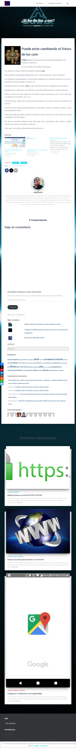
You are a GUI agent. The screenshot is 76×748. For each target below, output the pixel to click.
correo (65, 359)
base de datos (30, 359)
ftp (27, 363)
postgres (48, 367)
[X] (2, 367)
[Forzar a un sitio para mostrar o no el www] (38, 531)
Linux (14, 556)
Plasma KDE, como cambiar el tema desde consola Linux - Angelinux (29, 380)
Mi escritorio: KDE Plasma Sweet (34, 337)
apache (16, 359)
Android (9, 690)
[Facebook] (2, 364)
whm (50, 370)
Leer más (19, 502)
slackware (29, 370)
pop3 (44, 367)
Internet (15, 162)
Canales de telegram (54, 3)
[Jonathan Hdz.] (33, 414)
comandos (49, 359)
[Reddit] (2, 378)
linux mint (20, 367)
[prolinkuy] (52, 414)
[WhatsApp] (2, 381)
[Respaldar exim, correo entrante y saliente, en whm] (37, 143)
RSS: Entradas (10, 723)
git (28, 363)
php (41, 366)
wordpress (61, 370)
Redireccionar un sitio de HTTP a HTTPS (24, 495)
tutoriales (39, 370)
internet (21, 166)
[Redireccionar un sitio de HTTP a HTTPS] (38, 467)
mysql (30, 367)
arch (24, 359)
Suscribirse (12, 307)
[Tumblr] (2, 375)
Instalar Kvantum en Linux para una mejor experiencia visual (42, 324)
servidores (19, 370)
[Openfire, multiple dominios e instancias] (61, 145)
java (60, 363)
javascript (64, 363)
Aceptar (36, 745)
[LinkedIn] (2, 372)
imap (43, 363)
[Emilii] (28, 414)
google (34, 363)
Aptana (21, 359)
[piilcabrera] (24, 414)
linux (13, 366)
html (38, 363)
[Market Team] (47, 414)
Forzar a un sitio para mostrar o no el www (25, 559)
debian (15, 363)
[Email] (2, 383)
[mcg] (19, 414)
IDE (41, 363)
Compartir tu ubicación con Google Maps (24, 693)
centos (41, 359)
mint (25, 367)
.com (10, 166)
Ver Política (44, 745)
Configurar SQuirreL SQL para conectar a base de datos (32, 387)
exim (19, 363)
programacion (56, 367)
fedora (24, 363)
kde (8, 367)
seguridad (10, 370)
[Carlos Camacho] (43, 414)
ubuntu (45, 370)
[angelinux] (38, 183)
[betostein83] (14, 414)
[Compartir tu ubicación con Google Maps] (38, 630)
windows (55, 370)
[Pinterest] (2, 369)
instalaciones (48, 363)
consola (58, 359)
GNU (31, 363)
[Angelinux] (7, 3)
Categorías (39, 3)
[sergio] (38, 414)
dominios (15, 166)
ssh (34, 370)
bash (36, 359)
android (10, 359)
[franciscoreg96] (9, 414)
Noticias (24, 162)
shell (24, 370)
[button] (43, 3)
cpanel (9, 363)
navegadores (35, 367)
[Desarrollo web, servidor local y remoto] (15, 143)
